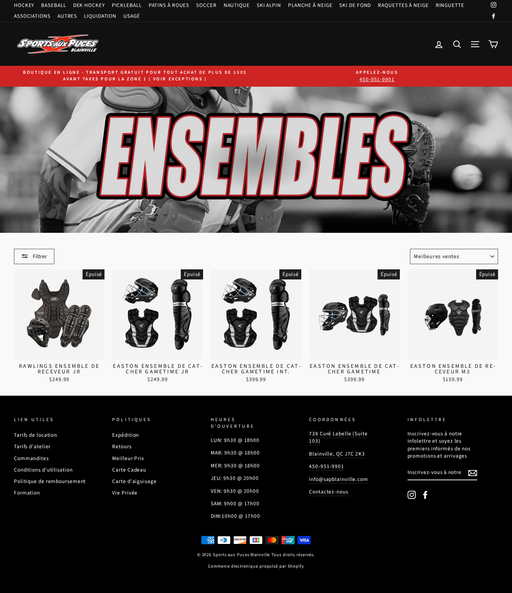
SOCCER (206, 5)
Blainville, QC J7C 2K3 (337, 454)
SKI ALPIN (269, 5)
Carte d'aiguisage (134, 481)
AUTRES (67, 16)
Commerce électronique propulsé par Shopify (256, 566)
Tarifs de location (35, 435)
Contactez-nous (328, 492)
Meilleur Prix (128, 458)
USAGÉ (131, 16)
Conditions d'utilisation (43, 470)
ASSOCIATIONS (32, 16)
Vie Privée (125, 493)
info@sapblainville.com (338, 479)
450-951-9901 (326, 466)
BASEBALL (53, 5)
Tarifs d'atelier (32, 446)
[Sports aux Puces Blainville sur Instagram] (412, 495)
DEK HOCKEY (89, 5)
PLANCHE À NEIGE (310, 5)
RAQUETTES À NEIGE (403, 5)
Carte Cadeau (129, 470)
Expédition (125, 435)
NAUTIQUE (237, 5)
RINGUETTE (450, 5)
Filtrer (39, 256)
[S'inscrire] (472, 472)
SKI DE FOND (355, 5)
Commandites (31, 458)
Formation (27, 493)
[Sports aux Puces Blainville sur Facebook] (425, 495)
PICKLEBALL (127, 5)
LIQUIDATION (100, 16)
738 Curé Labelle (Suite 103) (338, 437)
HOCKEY (24, 5)
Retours (121, 446)
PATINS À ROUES (169, 5)
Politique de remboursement (50, 481)
